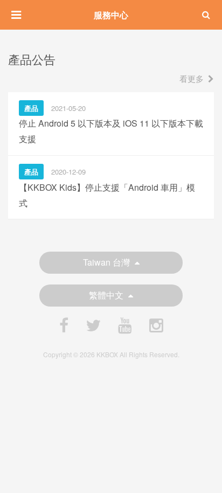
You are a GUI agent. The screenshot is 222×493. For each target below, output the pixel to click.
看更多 (191, 78)
